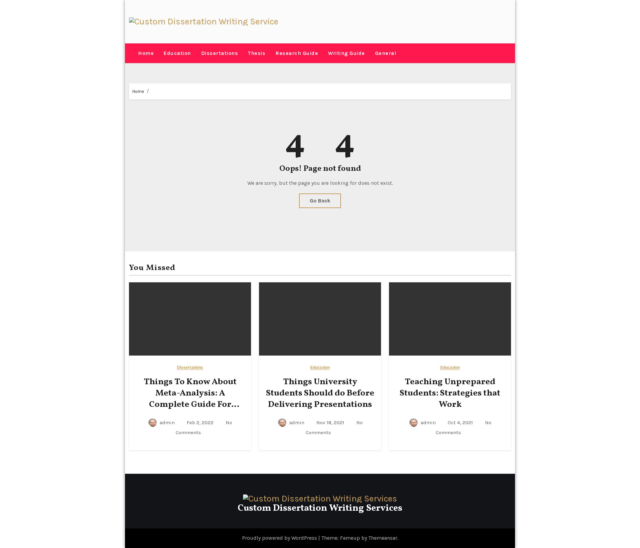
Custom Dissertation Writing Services (320, 508)
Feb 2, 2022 (201, 422)
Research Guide (296, 53)
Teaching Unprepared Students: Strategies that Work (450, 393)
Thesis (256, 53)
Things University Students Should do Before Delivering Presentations (320, 393)
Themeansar (382, 538)
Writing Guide (346, 53)
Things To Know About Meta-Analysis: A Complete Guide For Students (190, 398)
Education (177, 53)
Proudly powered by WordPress (280, 538)
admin (167, 422)
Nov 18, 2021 (331, 422)
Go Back (320, 200)
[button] (131, 53)
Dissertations (219, 53)
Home (146, 53)
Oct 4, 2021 (461, 422)
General (385, 53)
